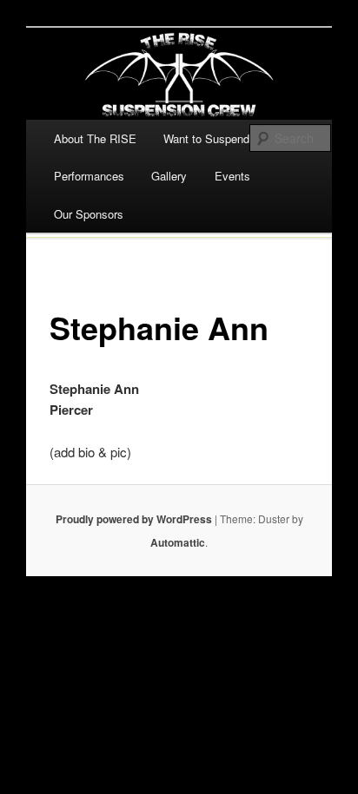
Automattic (177, 542)
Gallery (169, 175)
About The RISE (95, 138)
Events (232, 175)
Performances (89, 175)
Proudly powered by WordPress (134, 519)
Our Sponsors (88, 214)
